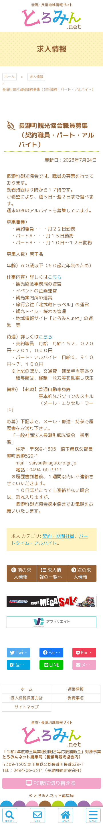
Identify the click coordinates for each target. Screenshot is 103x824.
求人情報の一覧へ (50, 573)
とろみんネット (51, 28)
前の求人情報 (22, 573)
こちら (55, 277)
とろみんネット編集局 (54, 795)
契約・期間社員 (58, 536)
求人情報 (36, 76)
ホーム (9, 76)
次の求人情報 (82, 573)
